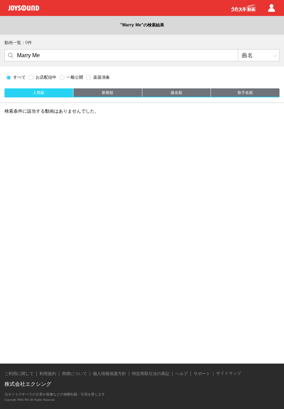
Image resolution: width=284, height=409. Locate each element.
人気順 (38, 92)
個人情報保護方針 (109, 373)
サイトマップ (228, 373)
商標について (74, 373)
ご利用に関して (19, 373)
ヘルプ (181, 373)
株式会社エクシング (28, 384)
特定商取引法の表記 (150, 373)
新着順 (107, 92)
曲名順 (176, 92)
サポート (202, 373)
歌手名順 (245, 92)
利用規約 (47, 373)
